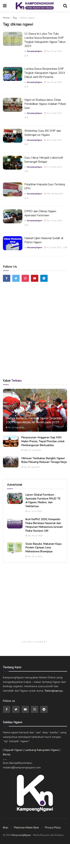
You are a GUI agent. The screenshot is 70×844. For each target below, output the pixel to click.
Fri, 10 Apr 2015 (53, 247)
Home (6, 17)
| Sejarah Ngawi (13, 750)
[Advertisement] (35, 335)
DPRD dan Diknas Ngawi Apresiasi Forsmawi (40, 213)
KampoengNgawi (34, 51)
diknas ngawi (27, 17)
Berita (6, 754)
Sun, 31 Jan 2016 (54, 220)
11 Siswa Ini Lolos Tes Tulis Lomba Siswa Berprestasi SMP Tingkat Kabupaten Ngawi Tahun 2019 (45, 40)
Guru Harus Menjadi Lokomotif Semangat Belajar (43, 160)
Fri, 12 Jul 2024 (34, 511)
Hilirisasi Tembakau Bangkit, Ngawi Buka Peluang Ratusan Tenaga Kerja (44, 460)
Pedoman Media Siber (26, 827)
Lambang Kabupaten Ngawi (42, 750)
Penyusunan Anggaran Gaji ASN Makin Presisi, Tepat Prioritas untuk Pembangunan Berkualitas (43, 441)
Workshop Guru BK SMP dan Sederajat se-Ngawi (42, 133)
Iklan (5, 827)
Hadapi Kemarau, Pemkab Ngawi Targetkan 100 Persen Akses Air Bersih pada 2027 (34, 420)
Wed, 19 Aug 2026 (32, 450)
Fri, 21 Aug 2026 (16, 427)
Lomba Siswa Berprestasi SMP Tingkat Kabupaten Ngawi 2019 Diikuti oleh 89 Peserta (44, 73)
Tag (15, 17)
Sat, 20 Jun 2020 (35, 535)
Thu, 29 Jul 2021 (35, 556)
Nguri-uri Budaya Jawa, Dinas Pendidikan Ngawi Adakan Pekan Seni (45, 104)
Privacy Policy (53, 827)
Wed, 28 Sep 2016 (54, 193)
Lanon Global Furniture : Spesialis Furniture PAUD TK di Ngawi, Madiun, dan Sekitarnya (42, 500)
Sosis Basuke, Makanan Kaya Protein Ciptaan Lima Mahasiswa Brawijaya (43, 547)
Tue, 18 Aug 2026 (31, 467)
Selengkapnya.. (54, 691)
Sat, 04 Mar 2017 (54, 140)
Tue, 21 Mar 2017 (54, 113)
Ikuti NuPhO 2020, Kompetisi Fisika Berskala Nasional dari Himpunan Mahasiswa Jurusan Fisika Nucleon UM (44, 525)
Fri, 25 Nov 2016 (54, 167)
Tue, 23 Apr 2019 (54, 51)
